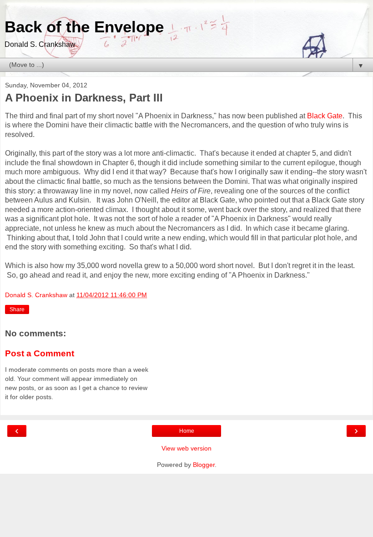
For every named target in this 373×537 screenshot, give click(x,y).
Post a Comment (39, 353)
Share (17, 309)
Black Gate (325, 116)
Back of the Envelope (84, 26)
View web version (186, 448)
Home (186, 431)
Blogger (204, 464)
